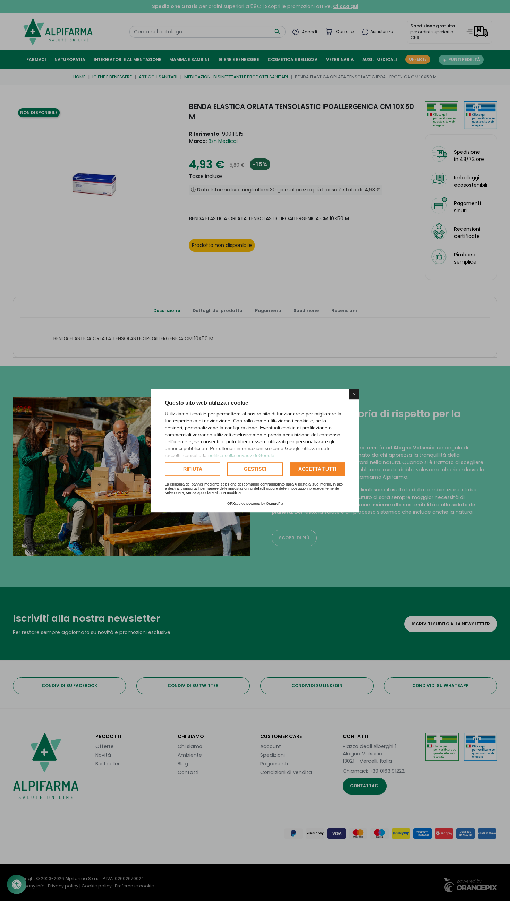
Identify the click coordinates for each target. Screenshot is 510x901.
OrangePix (274, 503)
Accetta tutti (317, 469)
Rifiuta (192, 469)
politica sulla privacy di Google (241, 455)
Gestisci (255, 469)
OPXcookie (236, 503)
